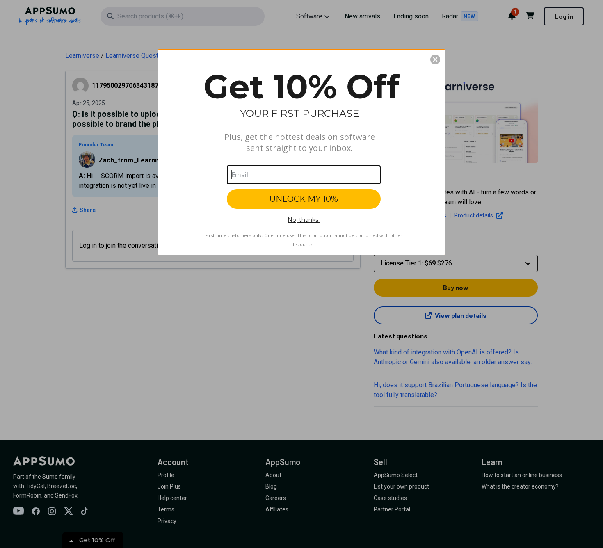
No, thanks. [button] (304, 220)
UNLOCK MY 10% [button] (304, 199)
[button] (435, 59)
